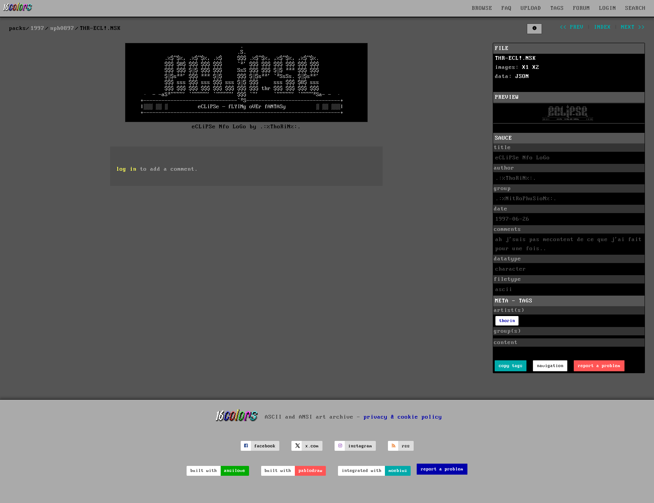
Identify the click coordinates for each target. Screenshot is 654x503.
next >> (633, 27)
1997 (37, 28)
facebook (265, 446)
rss (406, 446)
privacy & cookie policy (403, 417)
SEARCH (635, 8)
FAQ (506, 8)
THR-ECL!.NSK (515, 58)
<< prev (572, 27)
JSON (522, 76)
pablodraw (310, 470)
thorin (507, 320)
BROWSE (482, 8)
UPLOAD (531, 8)
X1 (525, 67)
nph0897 (62, 28)
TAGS (557, 8)
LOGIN (607, 8)
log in (126, 169)
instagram (360, 446)
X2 (536, 67)
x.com (312, 446)
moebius (398, 470)
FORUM (581, 8)
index (602, 27)
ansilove (234, 470)
